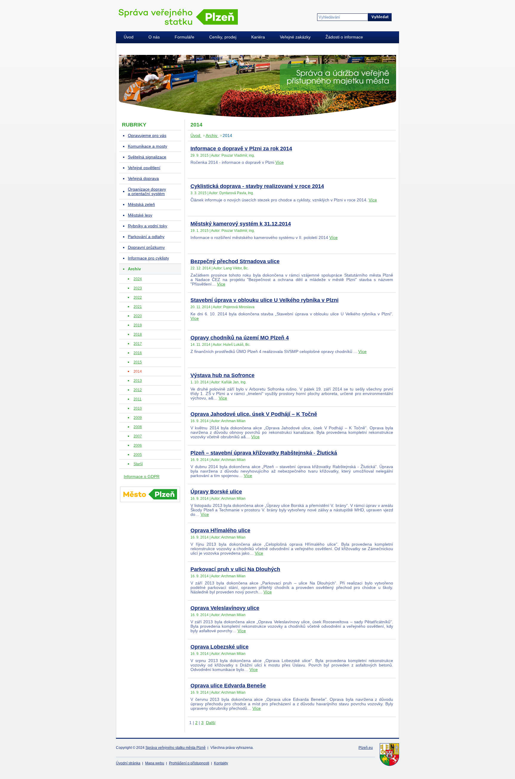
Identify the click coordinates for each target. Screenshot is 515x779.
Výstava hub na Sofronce (222, 375)
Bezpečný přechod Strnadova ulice (235, 261)
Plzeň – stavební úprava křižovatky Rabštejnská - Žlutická (263, 453)
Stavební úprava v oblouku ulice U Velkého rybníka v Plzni (264, 300)
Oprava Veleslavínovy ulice (224, 608)
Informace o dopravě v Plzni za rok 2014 (241, 149)
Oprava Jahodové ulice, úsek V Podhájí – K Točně (253, 414)
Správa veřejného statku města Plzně (175, 748)
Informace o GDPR (141, 476)
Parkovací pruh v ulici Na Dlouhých (235, 569)
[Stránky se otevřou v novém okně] (150, 503)
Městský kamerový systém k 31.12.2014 (240, 224)
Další (210, 723)
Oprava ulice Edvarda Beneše (228, 686)
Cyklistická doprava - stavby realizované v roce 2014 (257, 186)
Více (279, 162)
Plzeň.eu (366, 748)
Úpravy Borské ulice (216, 492)
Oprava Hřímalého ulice (220, 530)
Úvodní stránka (128, 763)
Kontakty (221, 763)
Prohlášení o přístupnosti (189, 763)
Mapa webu (154, 763)
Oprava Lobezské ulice (219, 647)
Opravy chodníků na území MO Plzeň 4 (239, 338)
